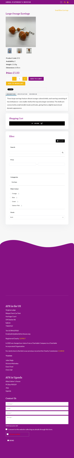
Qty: (8, 79)
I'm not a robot (14, 434)
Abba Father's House (18, 2)
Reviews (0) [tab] (33, 94)
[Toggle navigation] (60, 2)
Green (15, 201)
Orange (15, 193)
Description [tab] (11, 94)
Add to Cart (36, 79)
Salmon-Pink (17, 205)
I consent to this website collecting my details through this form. (30, 429)
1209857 (22, 338)
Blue (14, 197)
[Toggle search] (65, 2)
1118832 (61, 351)
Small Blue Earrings (61, 10)
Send (11, 440)
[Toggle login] (67, 2)
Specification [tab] (22, 94)
